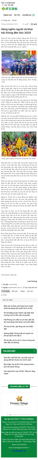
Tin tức (17, 15)
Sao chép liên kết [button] (31, 287)
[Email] (32, 24)
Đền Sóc (15, 291)
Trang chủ (7, 15)
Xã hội (14, 20)
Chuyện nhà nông (29, 15)
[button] (34, 24)
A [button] (23, 24)
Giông (22, 291)
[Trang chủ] (9, 8)
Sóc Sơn (30, 291)
